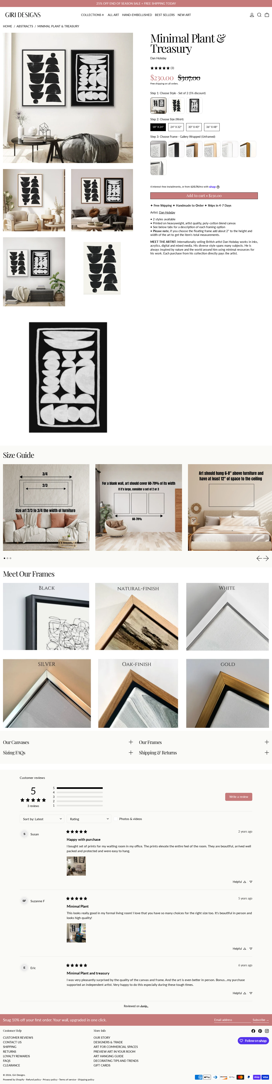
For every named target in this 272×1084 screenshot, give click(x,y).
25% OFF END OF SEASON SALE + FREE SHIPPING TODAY (136, 3)
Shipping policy (86, 1079)
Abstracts (25, 26)
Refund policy (33, 1079)
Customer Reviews (18, 1037)
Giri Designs (18, 1074)
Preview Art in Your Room (114, 1051)
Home (7, 26)
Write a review (238, 796)
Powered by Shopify (13, 1079)
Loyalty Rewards (16, 1056)
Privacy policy (50, 1079)
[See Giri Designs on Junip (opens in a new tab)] (144, 1006)
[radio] (158, 106)
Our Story (102, 1037)
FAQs (6, 1060)
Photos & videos (130, 819)
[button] (259, 15)
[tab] (4, 558)
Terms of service (67, 1079)
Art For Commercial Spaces (116, 1046)
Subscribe (259, 1020)
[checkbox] (136, 818)
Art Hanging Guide (109, 1056)
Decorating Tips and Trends (116, 1060)
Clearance (11, 1065)
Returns (9, 1051)
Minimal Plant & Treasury (58, 26)
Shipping (9, 1046)
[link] (162, 68)
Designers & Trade (108, 1042)
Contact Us (12, 1042)
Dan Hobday (158, 58)
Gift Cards (102, 1065)
